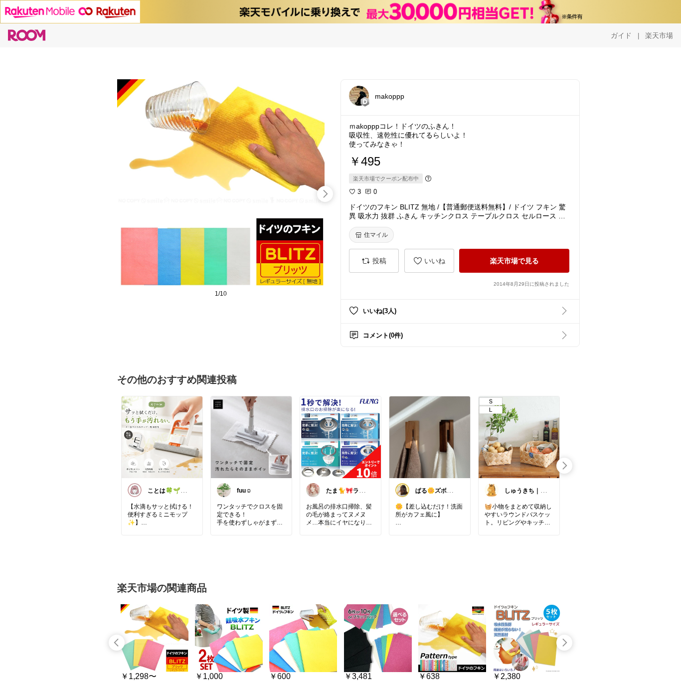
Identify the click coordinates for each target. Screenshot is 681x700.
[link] (162, 436)
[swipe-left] (117, 643)
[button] (359, 96)
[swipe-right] (325, 194)
